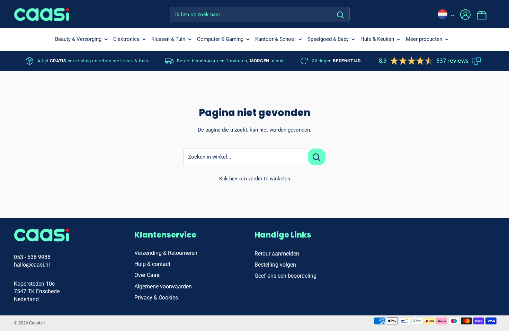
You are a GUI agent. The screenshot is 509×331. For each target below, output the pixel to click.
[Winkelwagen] (485, 14)
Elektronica (126, 39)
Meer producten (424, 39)
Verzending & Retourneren (165, 253)
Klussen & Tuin (168, 39)
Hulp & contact (152, 264)
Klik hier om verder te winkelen (254, 179)
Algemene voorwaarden (163, 286)
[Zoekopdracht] (340, 14)
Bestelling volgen (275, 264)
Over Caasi (147, 275)
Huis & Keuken (377, 39)
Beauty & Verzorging (78, 39)
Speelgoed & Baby (328, 39)
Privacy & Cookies (156, 297)
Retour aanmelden (276, 253)
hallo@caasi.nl (32, 264)
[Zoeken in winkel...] (316, 157)
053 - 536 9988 (32, 257)
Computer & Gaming (220, 39)
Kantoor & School (275, 39)
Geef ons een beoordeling (285, 275)
